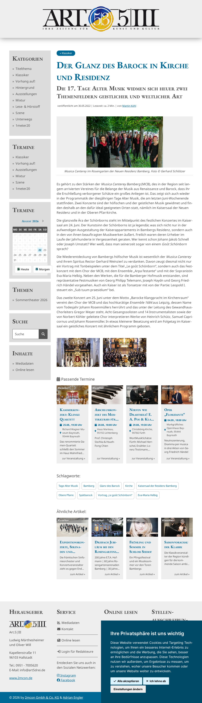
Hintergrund (24, 87)
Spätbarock (86, 495)
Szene (19, 113)
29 (39, 255)
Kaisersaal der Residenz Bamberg (157, 486)
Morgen (44, 269)
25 (20, 255)
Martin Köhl (129, 106)
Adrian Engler (73, 697)
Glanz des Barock (110, 486)
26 (24, 255)
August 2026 (30, 221)
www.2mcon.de (20, 678)
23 (44, 250)
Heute (25, 269)
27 (29, 255)
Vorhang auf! (25, 81)
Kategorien (27, 58)
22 (39, 250)
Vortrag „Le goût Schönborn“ (115, 495)
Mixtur (20, 100)
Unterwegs (23, 119)
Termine (23, 147)
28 (35, 255)
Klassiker (22, 75)
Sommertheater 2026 (31, 300)
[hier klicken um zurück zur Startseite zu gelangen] (101, 19)
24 (15, 255)
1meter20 (22, 125)
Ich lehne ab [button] (158, 681)
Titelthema (23, 68)
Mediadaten (24, 363)
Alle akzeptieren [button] (128, 681)
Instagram (68, 675)
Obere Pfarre (66, 495)
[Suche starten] (43, 334)
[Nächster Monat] (43, 221)
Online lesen (24, 370)
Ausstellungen (26, 94)
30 (44, 255)
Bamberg (88, 486)
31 (15, 260)
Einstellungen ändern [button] (128, 689)
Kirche (129, 486)
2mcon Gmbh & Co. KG (42, 697)
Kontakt (67, 629)
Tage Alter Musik (68, 486)
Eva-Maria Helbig (148, 495)
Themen (22, 290)
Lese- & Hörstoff (27, 106)
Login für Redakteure (77, 651)
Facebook (67, 680)
